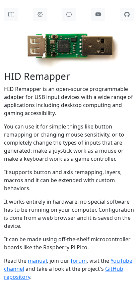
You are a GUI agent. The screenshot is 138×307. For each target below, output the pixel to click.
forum (79, 260)
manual (37, 260)
